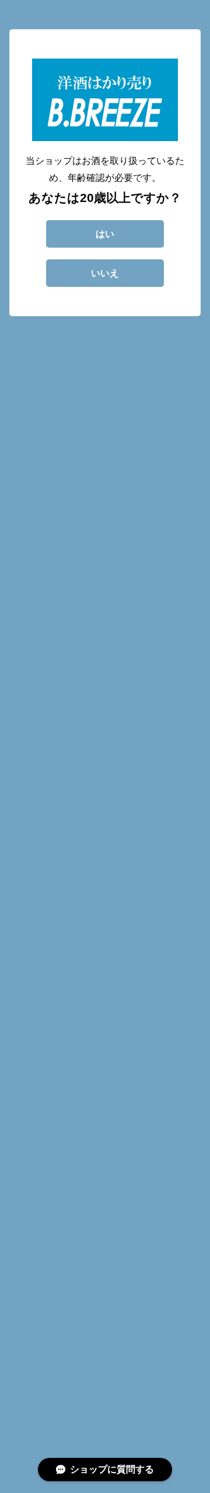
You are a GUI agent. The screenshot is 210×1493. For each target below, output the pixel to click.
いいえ (105, 273)
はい (105, 234)
